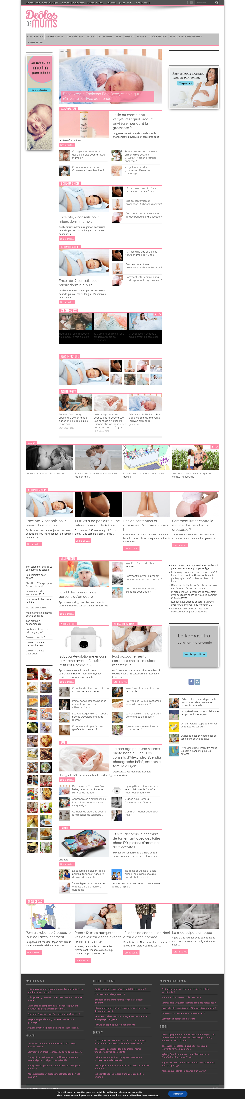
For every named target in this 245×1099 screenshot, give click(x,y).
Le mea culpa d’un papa (192, 932)
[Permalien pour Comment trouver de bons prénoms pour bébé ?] (117, 596)
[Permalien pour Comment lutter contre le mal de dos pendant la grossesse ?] (117, 221)
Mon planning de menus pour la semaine (39, 614)
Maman (31, 443)
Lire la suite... (67, 145)
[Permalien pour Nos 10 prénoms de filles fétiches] (117, 571)
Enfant (64, 828)
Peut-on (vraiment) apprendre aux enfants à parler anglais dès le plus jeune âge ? (73, 419)
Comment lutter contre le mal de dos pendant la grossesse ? (144, 215)
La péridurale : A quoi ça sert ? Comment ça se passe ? (143, 715)
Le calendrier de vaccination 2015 (35, 593)
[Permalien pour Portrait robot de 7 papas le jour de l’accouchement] (49, 927)
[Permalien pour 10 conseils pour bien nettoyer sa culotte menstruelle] (195, 469)
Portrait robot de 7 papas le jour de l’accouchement (48, 934)
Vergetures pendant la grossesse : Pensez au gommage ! (138, 170)
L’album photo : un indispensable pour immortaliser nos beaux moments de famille (198, 702)
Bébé (62, 743)
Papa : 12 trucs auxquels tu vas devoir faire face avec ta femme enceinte (98, 936)
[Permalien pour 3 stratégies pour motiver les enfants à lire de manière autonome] (64, 891)
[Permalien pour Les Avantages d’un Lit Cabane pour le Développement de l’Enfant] (64, 721)
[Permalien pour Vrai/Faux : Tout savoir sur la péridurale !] (117, 696)
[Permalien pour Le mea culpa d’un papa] (195, 927)
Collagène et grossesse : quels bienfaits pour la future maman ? (89, 154)
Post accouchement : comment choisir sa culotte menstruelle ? (134, 660)
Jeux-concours (143, 2)
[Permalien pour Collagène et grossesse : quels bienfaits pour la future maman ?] (64, 159)
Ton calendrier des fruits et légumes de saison (39, 568)
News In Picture (69, 356)
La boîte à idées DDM (73, 2)
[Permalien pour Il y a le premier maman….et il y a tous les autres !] (146, 469)
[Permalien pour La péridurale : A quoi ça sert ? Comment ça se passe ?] (117, 721)
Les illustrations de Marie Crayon (42, 2)
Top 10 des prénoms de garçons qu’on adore (77, 594)
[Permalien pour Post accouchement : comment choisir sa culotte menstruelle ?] (137, 651)
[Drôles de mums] (42, 25)
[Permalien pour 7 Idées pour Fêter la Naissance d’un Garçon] (117, 807)
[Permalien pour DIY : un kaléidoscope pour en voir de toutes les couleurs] (174, 731)
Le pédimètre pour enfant (36, 576)
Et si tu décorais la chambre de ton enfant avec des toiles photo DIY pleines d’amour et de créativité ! (106, 96)
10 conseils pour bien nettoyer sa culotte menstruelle (191, 475)
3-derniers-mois (69, 184)
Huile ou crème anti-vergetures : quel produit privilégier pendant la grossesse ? (132, 121)
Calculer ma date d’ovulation (35, 652)
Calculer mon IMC (35, 637)
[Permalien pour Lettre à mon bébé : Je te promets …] (49, 469)
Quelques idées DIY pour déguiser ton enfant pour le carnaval (199, 737)
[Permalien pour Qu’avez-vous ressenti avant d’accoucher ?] (117, 734)
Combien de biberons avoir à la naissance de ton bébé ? (90, 690)
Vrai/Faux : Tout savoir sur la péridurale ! (182, 997)
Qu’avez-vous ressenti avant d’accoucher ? (183, 1013)
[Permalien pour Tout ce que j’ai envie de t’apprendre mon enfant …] (98, 469)
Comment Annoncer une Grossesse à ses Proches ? (88, 169)
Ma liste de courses (36, 607)
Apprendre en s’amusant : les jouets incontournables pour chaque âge (89, 802)
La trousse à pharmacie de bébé (38, 601)
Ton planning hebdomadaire (34, 622)
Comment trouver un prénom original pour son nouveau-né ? (144, 577)
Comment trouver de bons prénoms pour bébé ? (141, 590)
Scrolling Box (68, 311)
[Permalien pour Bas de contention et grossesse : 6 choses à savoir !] (117, 209)
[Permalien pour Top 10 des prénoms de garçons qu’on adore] (84, 586)
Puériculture (68, 624)
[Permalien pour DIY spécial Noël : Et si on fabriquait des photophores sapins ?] (174, 719)
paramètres (154, 1095)
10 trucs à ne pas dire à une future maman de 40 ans (141, 190)
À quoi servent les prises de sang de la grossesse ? (53, 1027)
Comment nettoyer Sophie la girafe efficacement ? (89, 728)
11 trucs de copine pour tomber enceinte (114, 1024)
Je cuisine (124, 2)
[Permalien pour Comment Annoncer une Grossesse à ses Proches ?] (64, 175)
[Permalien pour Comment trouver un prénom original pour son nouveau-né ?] (117, 584)
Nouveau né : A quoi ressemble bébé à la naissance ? (144, 702)
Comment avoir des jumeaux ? (109, 994)
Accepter (177, 1093)
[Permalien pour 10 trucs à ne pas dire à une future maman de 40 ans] (117, 196)
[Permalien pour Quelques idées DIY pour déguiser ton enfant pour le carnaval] (174, 743)
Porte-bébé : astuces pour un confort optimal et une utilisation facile (89, 704)
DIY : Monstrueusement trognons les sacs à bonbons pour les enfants (199, 750)
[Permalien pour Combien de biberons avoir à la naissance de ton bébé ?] (64, 696)
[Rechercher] (216, 2)
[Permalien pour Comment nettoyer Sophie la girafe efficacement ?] (64, 734)
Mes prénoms (67, 559)
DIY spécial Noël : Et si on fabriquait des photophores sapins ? (200, 713)
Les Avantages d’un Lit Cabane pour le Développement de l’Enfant (90, 716)
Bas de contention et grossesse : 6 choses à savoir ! (144, 202)
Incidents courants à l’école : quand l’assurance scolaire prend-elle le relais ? (141, 874)
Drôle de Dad (35, 901)
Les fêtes (111, 2)
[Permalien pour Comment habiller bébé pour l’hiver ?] (117, 819)
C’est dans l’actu (95, 2)
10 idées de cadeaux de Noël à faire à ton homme (146, 934)
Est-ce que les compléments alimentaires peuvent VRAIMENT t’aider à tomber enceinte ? (141, 156)
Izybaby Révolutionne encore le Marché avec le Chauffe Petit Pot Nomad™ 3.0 (82, 660)
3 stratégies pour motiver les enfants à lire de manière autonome (89, 886)
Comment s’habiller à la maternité (178, 1018)
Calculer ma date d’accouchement (35, 644)
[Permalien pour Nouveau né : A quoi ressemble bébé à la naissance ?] (117, 709)
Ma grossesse (68, 109)
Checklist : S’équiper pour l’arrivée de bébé (39, 584)
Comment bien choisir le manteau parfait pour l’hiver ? (55, 1051)
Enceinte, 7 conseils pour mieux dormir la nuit (79, 219)
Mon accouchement (125, 624)
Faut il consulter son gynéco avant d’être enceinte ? (120, 988)
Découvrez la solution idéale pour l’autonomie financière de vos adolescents (88, 874)
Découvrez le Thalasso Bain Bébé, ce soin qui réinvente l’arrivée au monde (145, 417)
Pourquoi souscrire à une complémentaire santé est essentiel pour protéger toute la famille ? (54, 1059)
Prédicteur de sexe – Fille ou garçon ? (37, 630)
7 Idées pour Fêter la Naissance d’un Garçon (138, 800)
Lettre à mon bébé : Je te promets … (47, 473)
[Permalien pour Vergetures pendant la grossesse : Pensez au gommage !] (117, 175)
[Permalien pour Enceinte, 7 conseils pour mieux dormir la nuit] (84, 211)
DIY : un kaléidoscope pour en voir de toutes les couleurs (199, 725)
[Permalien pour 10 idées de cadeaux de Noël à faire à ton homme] (146, 927)
